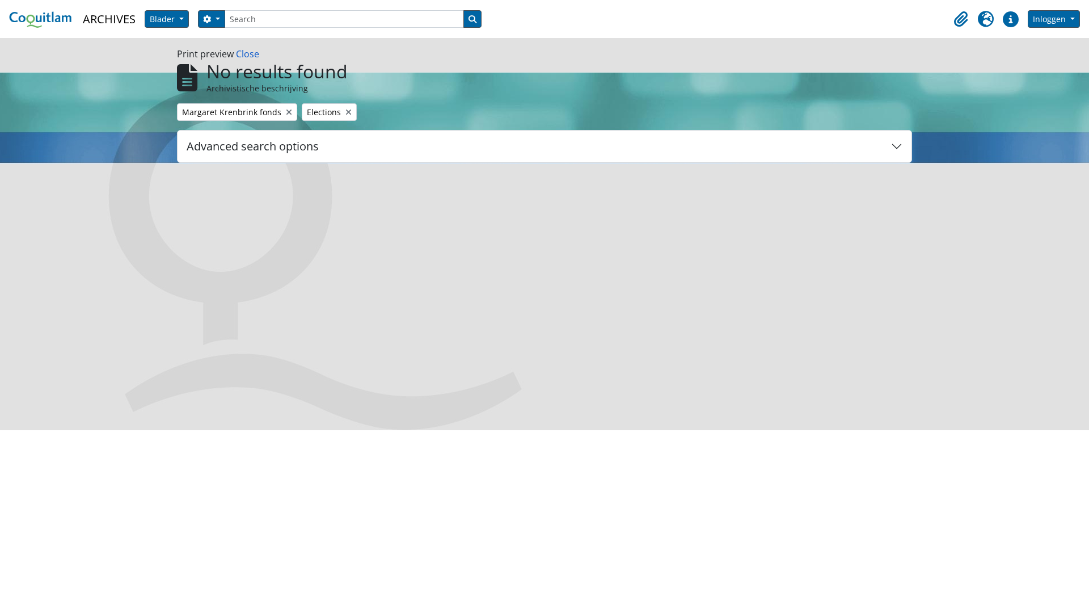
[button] (960, 19)
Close (247, 54)
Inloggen (1050, 19)
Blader (163, 19)
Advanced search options (253, 146)
